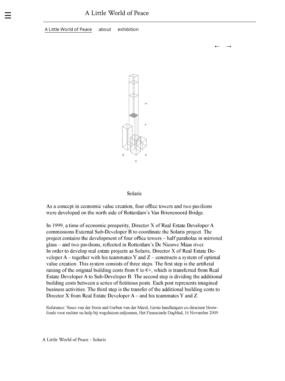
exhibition (128, 29)
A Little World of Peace (68, 29)
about (105, 29)
